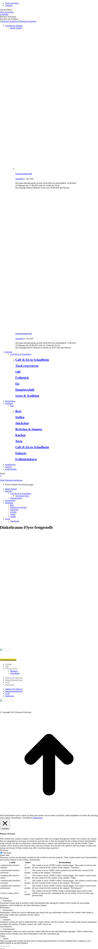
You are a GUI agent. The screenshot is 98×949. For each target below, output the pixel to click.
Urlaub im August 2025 (23, 334)
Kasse (20, 480)
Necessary (7, 853)
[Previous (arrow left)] (1, 948)
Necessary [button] (4, 850)
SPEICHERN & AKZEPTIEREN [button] (14, 943)
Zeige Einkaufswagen (9, 480)
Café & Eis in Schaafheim (32, 359)
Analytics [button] (4, 917)
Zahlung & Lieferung (13, 678)
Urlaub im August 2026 (23, 174)
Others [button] (2, 936)
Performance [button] (5, 908)
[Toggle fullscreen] (6, 946)
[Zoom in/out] (9, 946)
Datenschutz (38, 818)
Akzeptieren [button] (27, 818)
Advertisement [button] (6, 926)
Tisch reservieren (7, 12)
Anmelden (4, 14)
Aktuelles (19, 179)
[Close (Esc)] (1, 946)
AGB (7, 682)
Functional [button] (4, 898)
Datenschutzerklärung (14, 680)
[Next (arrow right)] (4, 948)
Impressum (9, 685)
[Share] (4, 946)
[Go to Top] (49, 813)
